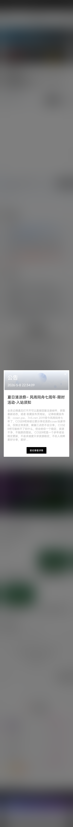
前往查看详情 (36, 450)
